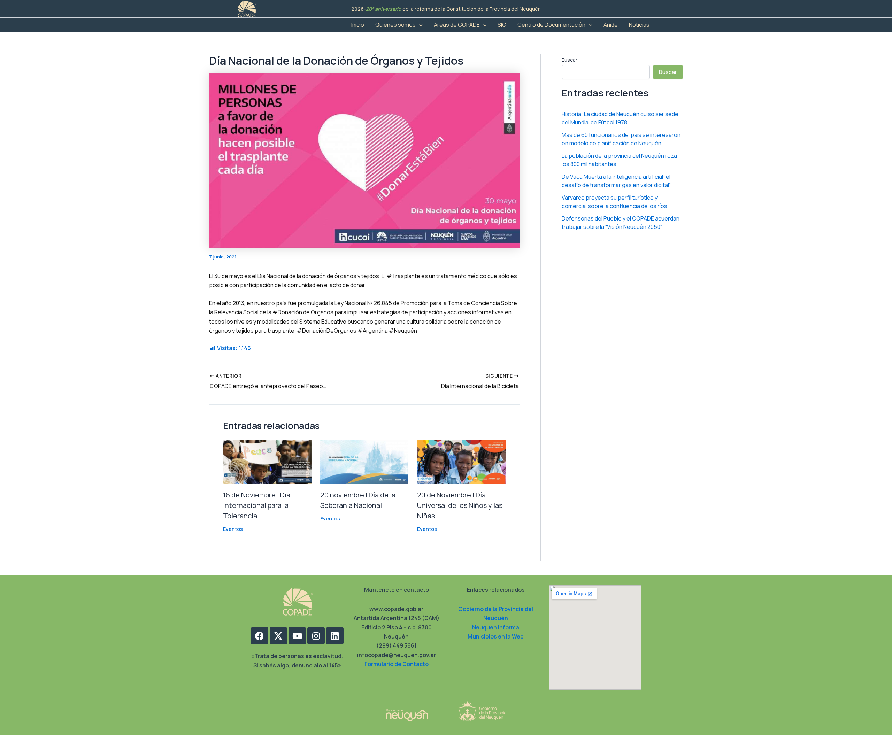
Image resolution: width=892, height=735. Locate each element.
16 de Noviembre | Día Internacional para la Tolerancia (256, 505)
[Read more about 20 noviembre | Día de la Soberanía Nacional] (364, 461)
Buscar (569, 59)
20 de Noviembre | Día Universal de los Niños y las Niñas (459, 505)
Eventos (233, 529)
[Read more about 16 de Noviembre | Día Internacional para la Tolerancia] (267, 461)
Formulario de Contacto (396, 664)
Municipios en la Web (496, 636)
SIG (502, 25)
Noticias (639, 25)
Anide (610, 25)
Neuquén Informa (495, 627)
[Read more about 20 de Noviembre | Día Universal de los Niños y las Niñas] (461, 461)
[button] (419, 25)
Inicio (357, 25)
